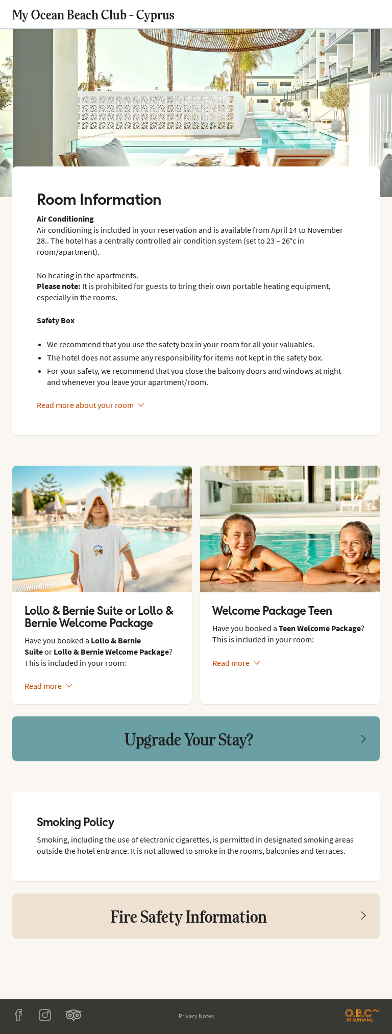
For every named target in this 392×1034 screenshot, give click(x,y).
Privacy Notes (196, 1016)
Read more (43, 686)
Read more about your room (85, 405)
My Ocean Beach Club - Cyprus (93, 14)
